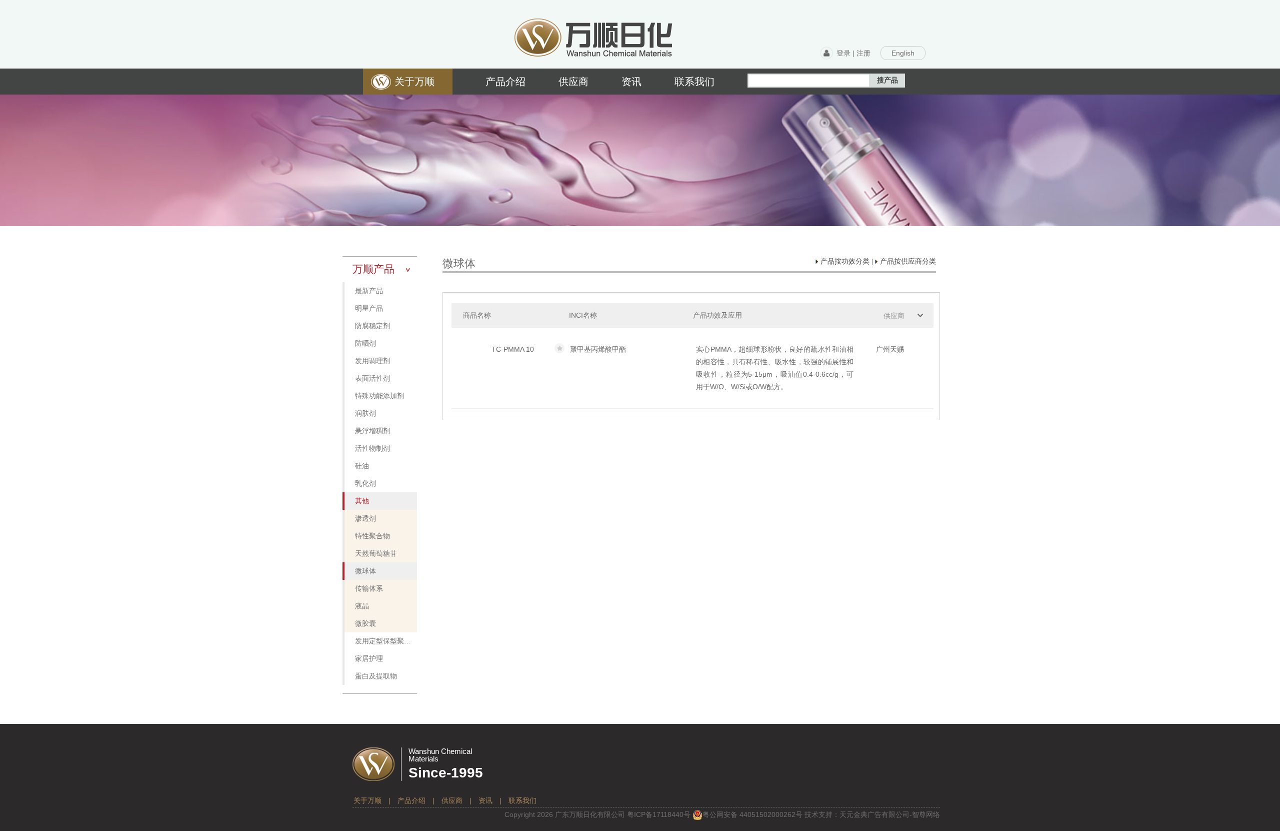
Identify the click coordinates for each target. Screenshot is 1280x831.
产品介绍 (412, 800)
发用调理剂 (372, 361)
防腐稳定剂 (372, 326)
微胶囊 (365, 623)
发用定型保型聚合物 (386, 641)
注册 (863, 53)
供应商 (894, 316)
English (903, 53)
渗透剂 (365, 518)
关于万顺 (368, 800)
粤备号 (658, 814)
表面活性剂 (372, 378)
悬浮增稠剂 (372, 431)
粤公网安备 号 (752, 814)
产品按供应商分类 (907, 261)
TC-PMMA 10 (513, 349)
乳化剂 (365, 483)
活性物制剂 (372, 448)
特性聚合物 (372, 536)
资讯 (485, 800)
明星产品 (369, 308)
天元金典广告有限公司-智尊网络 (890, 814)
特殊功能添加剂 (379, 396)
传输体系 (369, 588)
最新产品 (369, 291)
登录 (843, 53)
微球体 (365, 571)
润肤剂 (365, 413)
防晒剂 (365, 343)
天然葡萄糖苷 (376, 553)
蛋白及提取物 (376, 676)
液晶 (362, 606)
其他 (362, 501)
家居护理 (369, 658)
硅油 (362, 466)
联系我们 (522, 800)
